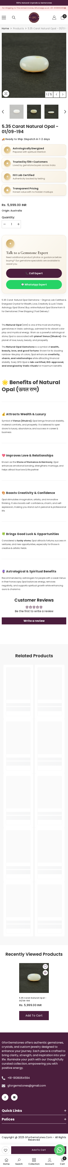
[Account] (54, 17)
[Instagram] (14, 1097)
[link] (5, 1150)
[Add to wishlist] (45, 966)
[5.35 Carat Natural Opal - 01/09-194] (34, 978)
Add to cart (39, 1149)
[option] (34, 65)
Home (5, 28)
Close (65, 8)
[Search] (14, 17)
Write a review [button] (34, 621)
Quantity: (8, 217)
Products (18, 28)
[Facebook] (5, 1097)
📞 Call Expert (34, 273)
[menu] (4, 17)
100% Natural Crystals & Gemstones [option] (34, 2)
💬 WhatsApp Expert (34, 284)
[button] (56, 94)
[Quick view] (45, 972)
